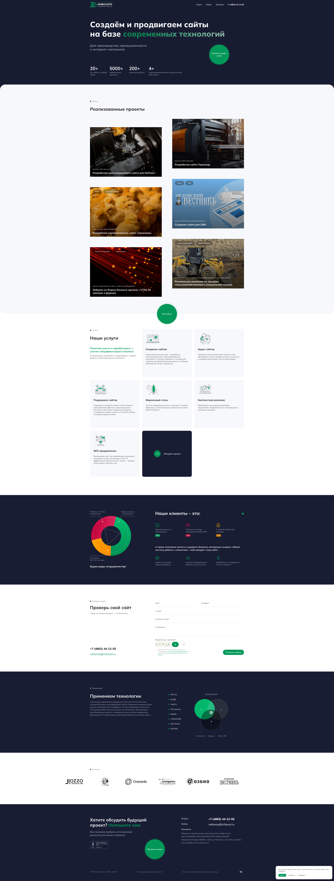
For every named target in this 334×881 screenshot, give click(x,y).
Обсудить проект (172, 453)
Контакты (220, 4)
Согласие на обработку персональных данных (200, 872)
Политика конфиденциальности (150, 872)
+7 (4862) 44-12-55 (235, 4)
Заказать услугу (178, 371)
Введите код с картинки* (165, 640)
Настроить (302, 875)
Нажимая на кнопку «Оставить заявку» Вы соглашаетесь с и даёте (173, 652)
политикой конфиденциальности (178, 651)
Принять (282, 875)
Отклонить (291, 875)
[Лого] (101, 4)
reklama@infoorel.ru (103, 654)
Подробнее (281, 871)
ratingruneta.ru (99, 847)
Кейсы (209, 4)
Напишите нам (124, 825)
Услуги (199, 4)
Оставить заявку (233, 652)
